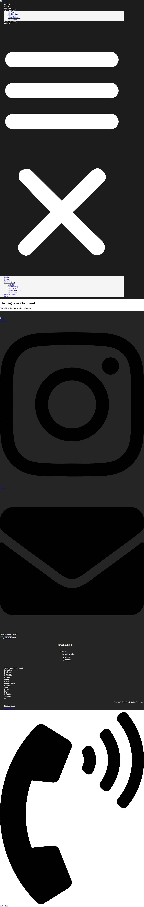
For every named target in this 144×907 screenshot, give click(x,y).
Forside (7, 4)
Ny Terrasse (12, 20)
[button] (62, 150)
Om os (6, 6)
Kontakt (7, 23)
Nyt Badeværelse (14, 18)
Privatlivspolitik (9, 706)
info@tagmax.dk (6, 636)
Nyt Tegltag (12, 16)
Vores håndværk (10, 10)
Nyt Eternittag (13, 14)
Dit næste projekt (10, 21)
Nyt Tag (11, 12)
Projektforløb (8, 8)
